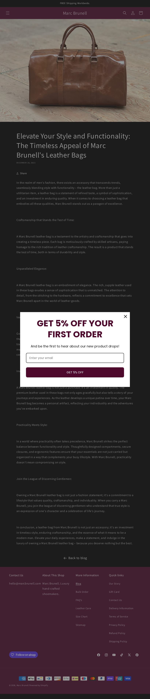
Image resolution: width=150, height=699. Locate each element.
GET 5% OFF (75, 372)
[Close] (125, 316)
